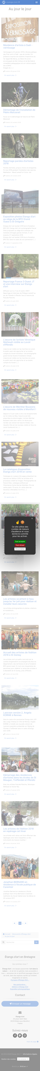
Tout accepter (20, 541)
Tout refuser (20, 545)
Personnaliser (20, 549)
